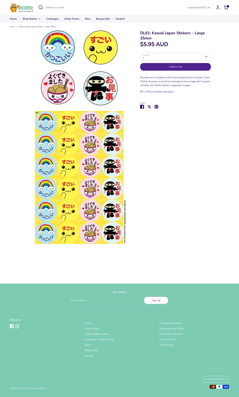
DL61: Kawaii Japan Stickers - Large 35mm (37, 26)
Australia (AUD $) (197, 7)
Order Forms (71, 19)
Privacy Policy (167, 339)
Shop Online (30, 19)
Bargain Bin (103, 19)
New (88, 19)
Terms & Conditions (170, 334)
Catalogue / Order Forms (99, 339)
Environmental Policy (171, 328)
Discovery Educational (35, 388)
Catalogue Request (170, 323)
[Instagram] (17, 326)
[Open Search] (40, 7)
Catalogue (52, 19)
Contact (120, 19)
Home (13, 19)
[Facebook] (12, 326)
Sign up (156, 300)
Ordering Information (97, 334)
